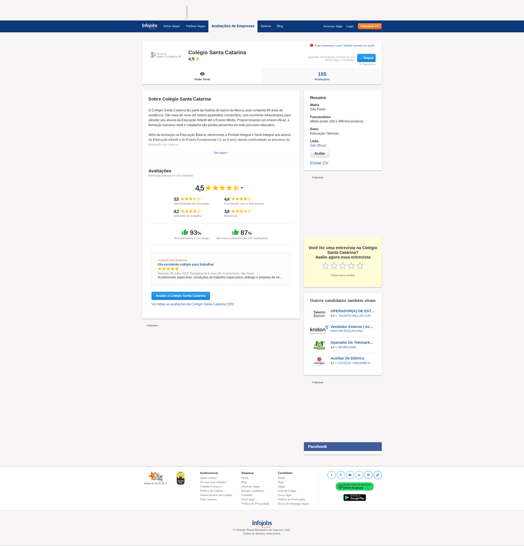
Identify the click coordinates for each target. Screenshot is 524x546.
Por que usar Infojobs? (213, 482)
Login (349, 26)
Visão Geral (202, 79)
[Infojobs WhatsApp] (355, 486)
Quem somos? (209, 477)
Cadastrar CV (370, 26)
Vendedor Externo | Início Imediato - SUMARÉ (353, 327)
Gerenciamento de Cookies (216, 495)
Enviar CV (319, 163)
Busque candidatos (253, 490)
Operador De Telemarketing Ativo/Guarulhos (353, 342)
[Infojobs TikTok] (378, 475)
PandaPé (247, 495)
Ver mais (220, 153)
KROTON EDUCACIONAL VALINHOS (349, 330)
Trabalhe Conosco (211, 486)
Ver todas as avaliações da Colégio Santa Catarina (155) (192, 304)
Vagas (281, 486)
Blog (280, 26)
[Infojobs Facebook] (332, 475)
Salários (266, 26)
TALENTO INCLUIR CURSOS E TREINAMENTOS (356, 315)
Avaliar (319, 153)
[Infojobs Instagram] (368, 475)
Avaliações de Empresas (232, 26)
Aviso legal (248, 499)
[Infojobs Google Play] (354, 497)
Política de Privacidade (255, 503)
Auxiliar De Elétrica (347, 358)
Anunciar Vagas (251, 486)
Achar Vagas (172, 26)
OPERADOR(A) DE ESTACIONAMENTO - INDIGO (353, 311)
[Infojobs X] (341, 475)
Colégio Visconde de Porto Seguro (356, 363)
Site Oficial (318, 145)
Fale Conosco (208, 499)
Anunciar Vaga (332, 26)
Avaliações (322, 76)
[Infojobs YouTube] (350, 475)
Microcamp (347, 347)
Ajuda (245, 477)
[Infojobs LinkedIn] (359, 475)
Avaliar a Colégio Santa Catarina (181, 295)
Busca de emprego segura (293, 503)
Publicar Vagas (195, 26)
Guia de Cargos (287, 490)
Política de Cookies (211, 490)
